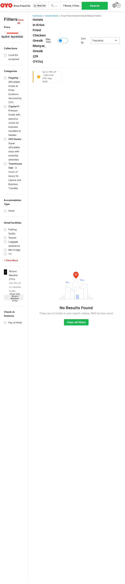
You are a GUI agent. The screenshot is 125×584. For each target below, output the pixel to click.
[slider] (5, 33)
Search (94, 5)
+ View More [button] (11, 260)
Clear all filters (76, 322)
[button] (20, 21)
